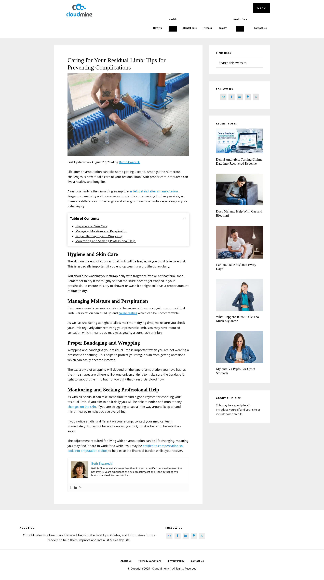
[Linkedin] (75, 487)
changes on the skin (82, 407)
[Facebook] (70, 487)
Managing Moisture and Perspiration (101, 231)
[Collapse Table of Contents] (184, 219)
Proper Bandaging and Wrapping (98, 236)
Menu (261, 7)
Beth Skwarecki (129, 162)
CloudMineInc (79, 10)
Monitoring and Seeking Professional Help (105, 241)
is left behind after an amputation (154, 191)
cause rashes (128, 313)
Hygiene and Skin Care (91, 226)
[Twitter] (80, 487)
